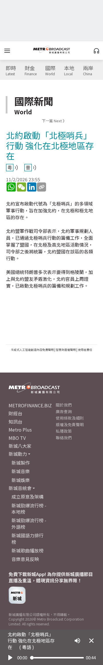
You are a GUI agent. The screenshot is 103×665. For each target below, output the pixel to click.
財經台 (15, 413)
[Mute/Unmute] (77, 640)
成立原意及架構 (27, 496)
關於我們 (64, 405)
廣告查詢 (64, 411)
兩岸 (88, 70)
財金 (31, 70)
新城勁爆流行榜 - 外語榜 (28, 523)
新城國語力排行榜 (27, 538)
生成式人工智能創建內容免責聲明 (32, 349)
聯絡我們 (64, 437)
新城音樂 (20, 471)
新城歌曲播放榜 (27, 550)
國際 (50, 70)
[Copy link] (41, 187)
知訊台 (15, 421)
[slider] (57, 657)
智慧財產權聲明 (66, 349)
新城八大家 (20, 445)
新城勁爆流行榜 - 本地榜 (28, 508)
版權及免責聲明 (70, 424)
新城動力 (18, 453)
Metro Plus (20, 429)
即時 (11, 70)
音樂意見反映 (25, 559)
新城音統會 (20, 488)
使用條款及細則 (70, 418)
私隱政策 (64, 431)
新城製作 (20, 462)
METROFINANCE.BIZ (30, 405)
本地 (69, 70)
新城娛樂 (20, 480)
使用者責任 (85, 349)
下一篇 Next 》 (54, 120)
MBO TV (17, 437)
